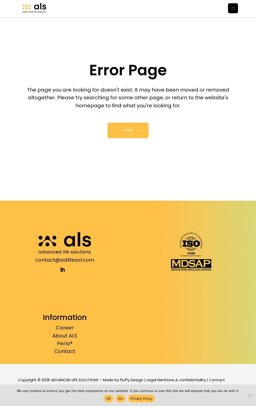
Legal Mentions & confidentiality (176, 379)
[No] (249, 395)
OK (108, 398)
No (120, 398)
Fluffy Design (131, 379)
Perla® (64, 343)
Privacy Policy (141, 398)
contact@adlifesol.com (64, 259)
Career (65, 327)
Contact (64, 351)
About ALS (64, 335)
